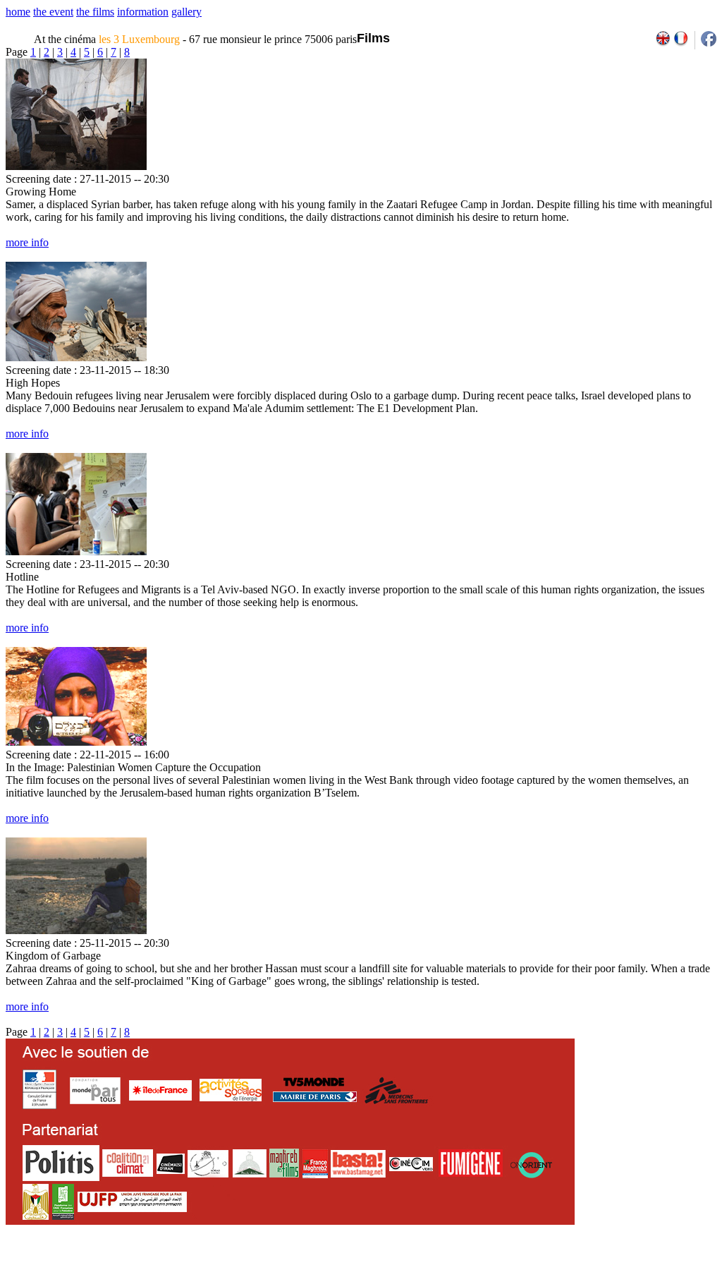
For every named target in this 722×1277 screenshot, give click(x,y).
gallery (186, 12)
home (18, 12)
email (115, 1272)
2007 (522, 1272)
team (254, 1272)
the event (53, 12)
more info (27, 242)
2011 (583, 1272)
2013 (614, 1272)
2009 (553, 1272)
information (143, 12)
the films (95, 12)
